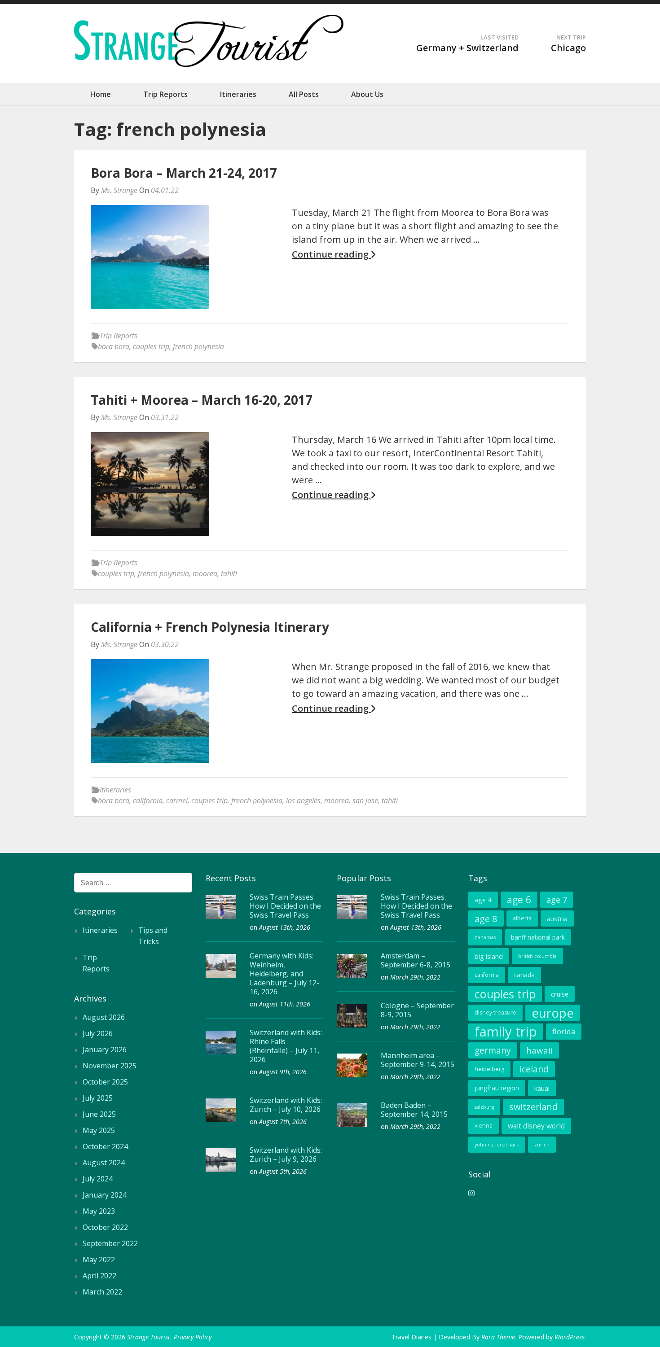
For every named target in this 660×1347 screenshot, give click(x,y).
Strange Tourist (148, 1337)
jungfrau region (497, 1088)
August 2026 (104, 1017)
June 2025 (99, 1114)
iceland (534, 1069)
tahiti (229, 573)
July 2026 (98, 1033)
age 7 (556, 899)
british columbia (537, 956)
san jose (365, 800)
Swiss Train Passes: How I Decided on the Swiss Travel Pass (285, 906)
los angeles (303, 800)
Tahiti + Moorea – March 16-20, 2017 (201, 399)
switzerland (533, 1107)
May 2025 (99, 1130)
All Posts (304, 94)
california (148, 800)
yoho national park (497, 1144)
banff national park (538, 937)
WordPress (569, 1337)
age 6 (519, 899)
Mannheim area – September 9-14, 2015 (417, 1059)
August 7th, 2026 (283, 1121)
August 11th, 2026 (284, 1004)
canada (524, 975)
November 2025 (109, 1066)
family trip (506, 1031)
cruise (559, 993)
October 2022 (105, 1227)
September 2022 (110, 1243)
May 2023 (99, 1211)
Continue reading (331, 254)
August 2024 (104, 1163)
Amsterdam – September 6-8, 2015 (415, 960)
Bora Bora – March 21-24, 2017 (184, 172)
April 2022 (99, 1276)
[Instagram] (471, 1193)
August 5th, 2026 (283, 1171)
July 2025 (98, 1098)
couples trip (151, 346)
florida (563, 1031)
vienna (484, 1125)
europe (553, 1013)
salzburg (484, 1107)
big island (489, 956)
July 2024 (98, 1179)
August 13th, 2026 (284, 927)
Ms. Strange (119, 190)
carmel (177, 800)
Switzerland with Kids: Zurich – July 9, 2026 (286, 1154)
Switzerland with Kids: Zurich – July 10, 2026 (286, 1104)
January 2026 (105, 1049)
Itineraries (238, 94)
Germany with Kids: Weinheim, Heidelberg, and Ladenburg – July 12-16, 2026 (284, 974)
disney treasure (495, 1012)
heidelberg (489, 1069)
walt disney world (536, 1126)
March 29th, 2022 (415, 977)
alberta (522, 918)
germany (493, 1050)
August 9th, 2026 (283, 1071)
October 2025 (105, 1082)
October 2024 (105, 1146)
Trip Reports (165, 94)
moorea (205, 573)
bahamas (485, 937)
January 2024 (105, 1195)
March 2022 (102, 1292)
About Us (367, 94)
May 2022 (99, 1259)
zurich (542, 1144)
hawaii (539, 1050)
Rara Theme (498, 1337)
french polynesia (198, 346)
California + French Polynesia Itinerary (210, 626)
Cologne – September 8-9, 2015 (417, 1010)
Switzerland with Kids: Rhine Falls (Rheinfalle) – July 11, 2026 (286, 1046)
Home (100, 94)
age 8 (486, 918)
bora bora (113, 346)
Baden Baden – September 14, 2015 (414, 1109)
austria (557, 918)
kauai (542, 1088)
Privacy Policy (192, 1337)
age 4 (483, 899)
